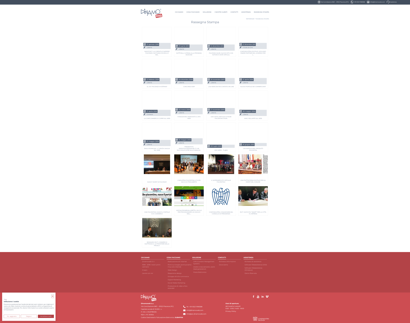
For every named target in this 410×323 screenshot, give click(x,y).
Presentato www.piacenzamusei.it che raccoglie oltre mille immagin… (189, 148)
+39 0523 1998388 (359, 2)
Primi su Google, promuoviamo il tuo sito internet (179, 266)
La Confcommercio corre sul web (157, 118)
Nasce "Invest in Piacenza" (157, 182)
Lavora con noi (147, 273)
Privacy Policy (231, 311)
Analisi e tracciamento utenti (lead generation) (204, 268)
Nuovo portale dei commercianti (253, 86)
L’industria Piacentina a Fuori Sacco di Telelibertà (189, 181)
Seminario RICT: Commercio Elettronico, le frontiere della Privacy (157, 243)
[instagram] (267, 296)
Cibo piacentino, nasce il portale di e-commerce (157, 213)
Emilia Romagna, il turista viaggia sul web (157, 149)
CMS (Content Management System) (203, 263)
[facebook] (253, 296)
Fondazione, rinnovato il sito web (189, 117)
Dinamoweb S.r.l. (148, 261)
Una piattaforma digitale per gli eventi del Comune (253, 181)
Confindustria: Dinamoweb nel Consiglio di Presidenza (221, 213)
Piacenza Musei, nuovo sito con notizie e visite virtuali (221, 54)
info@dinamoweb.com (377, 2)
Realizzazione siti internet (177, 261)
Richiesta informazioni (227, 261)
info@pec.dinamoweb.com (196, 314)
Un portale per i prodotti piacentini (253, 149)
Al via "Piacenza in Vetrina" (157, 86)
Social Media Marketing (176, 283)
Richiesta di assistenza (253, 261)
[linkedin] (262, 296)
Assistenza (393, 2)
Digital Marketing (174, 280)
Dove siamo (223, 265)
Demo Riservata (251, 273)
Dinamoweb (146, 303)
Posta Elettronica (199, 272)
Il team (144, 270)
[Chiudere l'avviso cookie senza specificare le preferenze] (52, 296)
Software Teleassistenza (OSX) (256, 265)
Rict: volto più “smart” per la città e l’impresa (253, 213)
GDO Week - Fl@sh (221, 150)
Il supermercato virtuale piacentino (221, 181)
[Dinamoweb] (151, 13)
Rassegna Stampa (262, 19)
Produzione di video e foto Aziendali (177, 287)
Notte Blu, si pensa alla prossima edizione (189, 54)
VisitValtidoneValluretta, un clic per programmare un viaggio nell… (189, 212)
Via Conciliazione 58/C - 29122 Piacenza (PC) (335, 2)
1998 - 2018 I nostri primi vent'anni (151, 266)
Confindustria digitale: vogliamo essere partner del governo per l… (253, 53)
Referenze (250, 19)
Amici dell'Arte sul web (253, 118)
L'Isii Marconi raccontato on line (221, 86)
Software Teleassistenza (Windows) (253, 269)
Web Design (172, 270)
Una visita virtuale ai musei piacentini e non (221, 117)
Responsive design (175, 273)
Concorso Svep (189, 86)
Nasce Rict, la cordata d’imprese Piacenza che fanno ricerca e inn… (157, 53)
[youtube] (258, 296)
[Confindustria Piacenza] (261, 319)
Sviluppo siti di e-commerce (178, 276)
